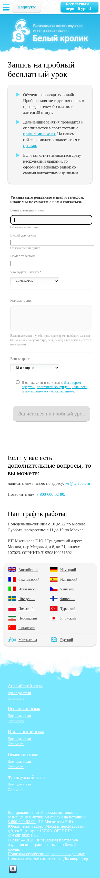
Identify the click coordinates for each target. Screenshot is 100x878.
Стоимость (16, 698)
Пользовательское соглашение (34, 858)
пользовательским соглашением (49, 391)
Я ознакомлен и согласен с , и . (54, 386)
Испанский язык (24, 708)
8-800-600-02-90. (50, 494)
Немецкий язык (23, 754)
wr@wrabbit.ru (77, 483)
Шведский (26, 599)
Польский (26, 608)
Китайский (26, 628)
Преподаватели (19, 693)
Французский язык (26, 777)
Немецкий (68, 570)
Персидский (27, 618)
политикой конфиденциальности (62, 387)
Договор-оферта (77, 858)
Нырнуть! (26, 7)
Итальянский (28, 589)
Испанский (68, 579)
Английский (28, 570)
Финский (67, 599)
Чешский (67, 589)
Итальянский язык (26, 731)
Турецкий (67, 608)
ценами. (30, 145)
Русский (66, 640)
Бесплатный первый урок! (78, 6)
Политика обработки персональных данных (46, 854)
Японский (68, 618)
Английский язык (25, 685)
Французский (28, 579)
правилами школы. (39, 134)
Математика (27, 640)
